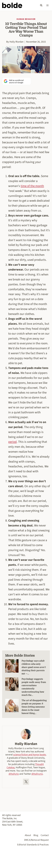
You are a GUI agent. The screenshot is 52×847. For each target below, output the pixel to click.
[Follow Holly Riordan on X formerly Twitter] (26, 782)
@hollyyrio (37, 774)
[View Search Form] (41, 5)
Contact (45, 835)
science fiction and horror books (29, 754)
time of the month (32, 186)
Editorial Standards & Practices (33, 844)
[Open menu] (47, 5)
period (12, 442)
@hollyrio (14, 774)
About (28, 835)
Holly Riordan (16, 41)
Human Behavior (26, 19)
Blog (35, 835)
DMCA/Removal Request (36, 840)
